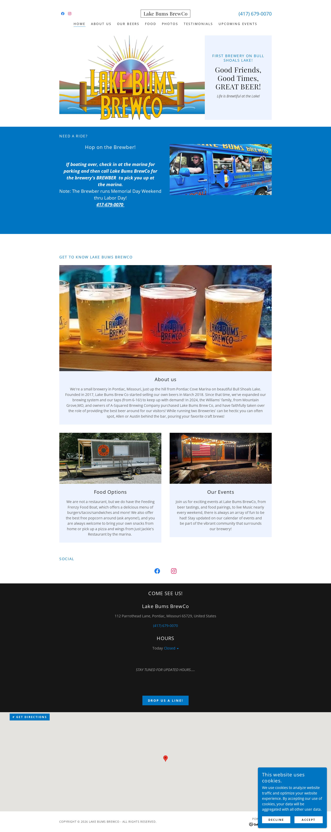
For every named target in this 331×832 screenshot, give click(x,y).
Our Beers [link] (128, 24)
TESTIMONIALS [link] (198, 24)
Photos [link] (170, 24)
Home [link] (79, 24)
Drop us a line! (165, 700)
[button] (177, 648)
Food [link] (150, 24)
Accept (308, 819)
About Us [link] (101, 24)
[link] (62, 13)
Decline (276, 819)
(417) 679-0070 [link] (255, 13)
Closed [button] (169, 648)
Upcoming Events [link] (238, 24)
